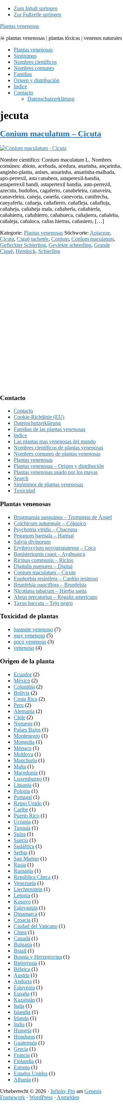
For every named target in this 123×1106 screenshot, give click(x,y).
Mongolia (24, 742)
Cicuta (7, 239)
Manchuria (25, 760)
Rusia (20, 865)
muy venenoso (29, 635)
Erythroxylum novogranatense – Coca (55, 548)
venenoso (24, 648)
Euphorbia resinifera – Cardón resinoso (56, 578)
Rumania (23, 871)
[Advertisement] (61, 324)
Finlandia (24, 1061)
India (19, 1024)
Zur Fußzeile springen (37, 14)
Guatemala (25, 1043)
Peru (19, 705)
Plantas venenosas (19, 26)
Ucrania (22, 822)
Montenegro (27, 736)
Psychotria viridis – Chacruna (45, 529)
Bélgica (22, 969)
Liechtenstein (28, 889)
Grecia (21, 1049)
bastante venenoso (33, 629)
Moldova (23, 754)
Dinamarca (25, 914)
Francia (22, 1055)
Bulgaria (23, 944)
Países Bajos (27, 730)
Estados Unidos (30, 1073)
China (20, 932)
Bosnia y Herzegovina (38, 957)
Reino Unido (28, 803)
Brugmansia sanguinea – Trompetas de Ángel (63, 517)
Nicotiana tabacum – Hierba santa (50, 591)
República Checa (32, 877)
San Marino (26, 858)
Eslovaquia (26, 908)
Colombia (24, 687)
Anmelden (68, 1097)
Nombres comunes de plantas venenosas (57, 454)
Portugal (23, 797)
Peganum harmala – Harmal (44, 536)
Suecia (21, 840)
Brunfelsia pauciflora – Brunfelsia (50, 585)
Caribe (21, 809)
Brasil (20, 951)
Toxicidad (24, 490)
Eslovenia (24, 987)
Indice (20, 435)
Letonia (22, 895)
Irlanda (21, 1018)
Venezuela (25, 883)
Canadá (22, 938)
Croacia (22, 920)
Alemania (24, 711)
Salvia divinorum (32, 542)
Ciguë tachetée (33, 239)
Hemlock (26, 251)
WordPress (41, 1097)
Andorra (23, 981)
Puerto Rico (26, 816)
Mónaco (22, 748)
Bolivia (21, 693)
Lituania (22, 785)
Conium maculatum (92, 239)
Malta (20, 766)
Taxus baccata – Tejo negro (43, 603)
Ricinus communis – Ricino (43, 560)
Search (21, 478)
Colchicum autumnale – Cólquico (50, 523)
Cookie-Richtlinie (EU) (39, 417)
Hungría (22, 1030)
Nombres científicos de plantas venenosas (58, 448)
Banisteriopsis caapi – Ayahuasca (49, 554)
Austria (21, 975)
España (21, 994)
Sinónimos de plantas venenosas (48, 484)
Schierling (49, 251)
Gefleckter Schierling (23, 245)
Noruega (23, 723)
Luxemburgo (28, 779)
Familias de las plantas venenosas (49, 429)
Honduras (24, 1036)
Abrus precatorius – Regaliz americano (55, 597)
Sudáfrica (24, 846)
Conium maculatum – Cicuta (50, 133)
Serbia (20, 852)
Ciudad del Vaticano (35, 926)
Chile (19, 717)
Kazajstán (24, 1000)
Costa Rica (25, 699)
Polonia (22, 791)
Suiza (20, 834)
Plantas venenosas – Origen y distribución (59, 466)
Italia (19, 1006)
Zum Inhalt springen (35, 8)
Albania (22, 1079)
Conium (60, 239)
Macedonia (26, 773)
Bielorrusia (25, 963)
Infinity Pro (63, 1091)
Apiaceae (100, 233)
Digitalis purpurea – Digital (43, 566)
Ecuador (23, 674)
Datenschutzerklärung (37, 423)
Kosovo (22, 901)
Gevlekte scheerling (70, 245)
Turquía (22, 828)
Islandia (22, 1012)
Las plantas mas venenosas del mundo (55, 441)
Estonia (22, 1067)
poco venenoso (30, 642)
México (22, 680)
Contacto (23, 411)
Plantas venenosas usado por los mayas (56, 472)
